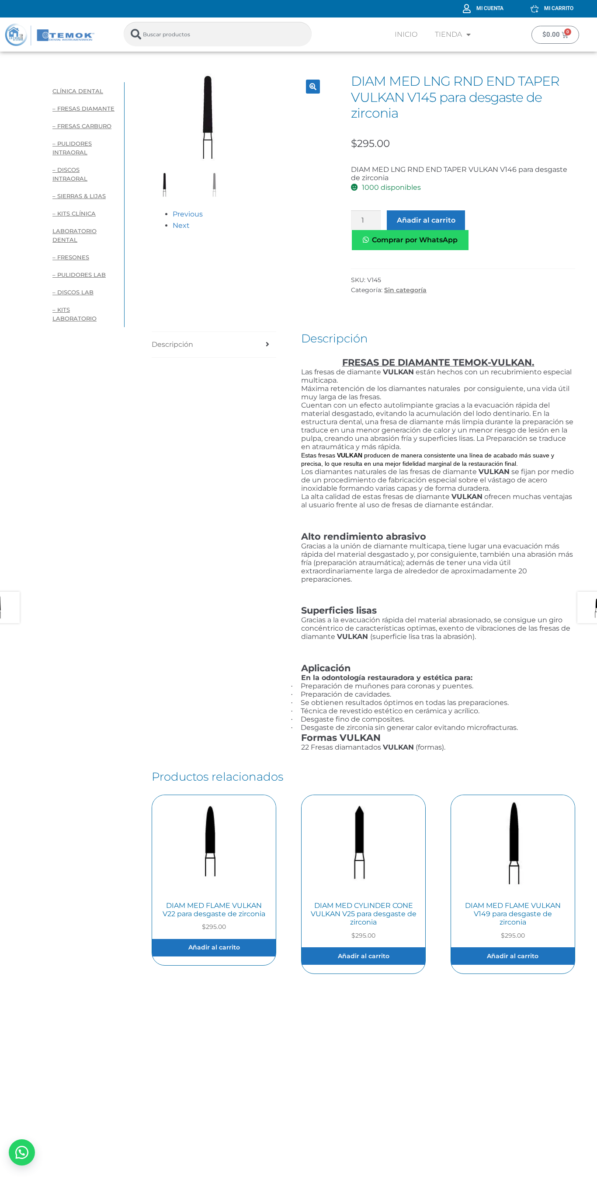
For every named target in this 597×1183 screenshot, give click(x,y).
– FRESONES (70, 257)
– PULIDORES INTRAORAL (72, 148)
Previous (188, 214)
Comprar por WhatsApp (415, 240)
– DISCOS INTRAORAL (69, 174)
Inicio (406, 34)
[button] (313, 87)
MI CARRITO (558, 8)
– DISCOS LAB (73, 292)
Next (181, 225)
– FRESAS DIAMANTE (83, 108)
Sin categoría (405, 290)
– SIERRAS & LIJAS (79, 195)
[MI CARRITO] (534, 8)
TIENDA (448, 34)
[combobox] (218, 34)
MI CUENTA (489, 8)
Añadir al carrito (426, 220)
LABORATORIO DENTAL (74, 235)
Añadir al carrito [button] (214, 947)
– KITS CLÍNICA (74, 213)
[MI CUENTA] (466, 8)
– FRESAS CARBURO (81, 125)
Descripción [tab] (172, 344)
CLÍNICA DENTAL (77, 90)
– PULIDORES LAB (79, 274)
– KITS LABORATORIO (74, 314)
